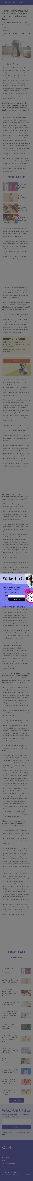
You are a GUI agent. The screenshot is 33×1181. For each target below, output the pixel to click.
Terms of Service (15, 606)
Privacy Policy (23, 606)
